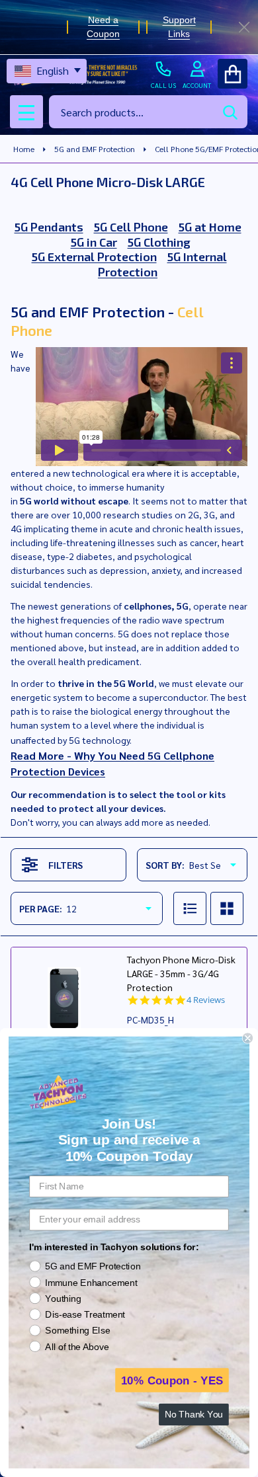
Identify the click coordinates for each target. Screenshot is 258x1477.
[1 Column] (189, 908)
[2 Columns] (226, 908)
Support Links (178, 27)
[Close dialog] (247, 1038)
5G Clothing (159, 242)
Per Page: (40, 908)
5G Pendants (49, 227)
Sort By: (165, 865)
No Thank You (194, 1414)
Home (23, 148)
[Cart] (232, 74)
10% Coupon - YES (172, 1380)
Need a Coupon (103, 27)
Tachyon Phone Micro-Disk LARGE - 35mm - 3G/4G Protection (181, 973)
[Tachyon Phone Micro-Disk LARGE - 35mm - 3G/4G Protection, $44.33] (64, 1000)
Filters (65, 865)
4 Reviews (206, 1000)
